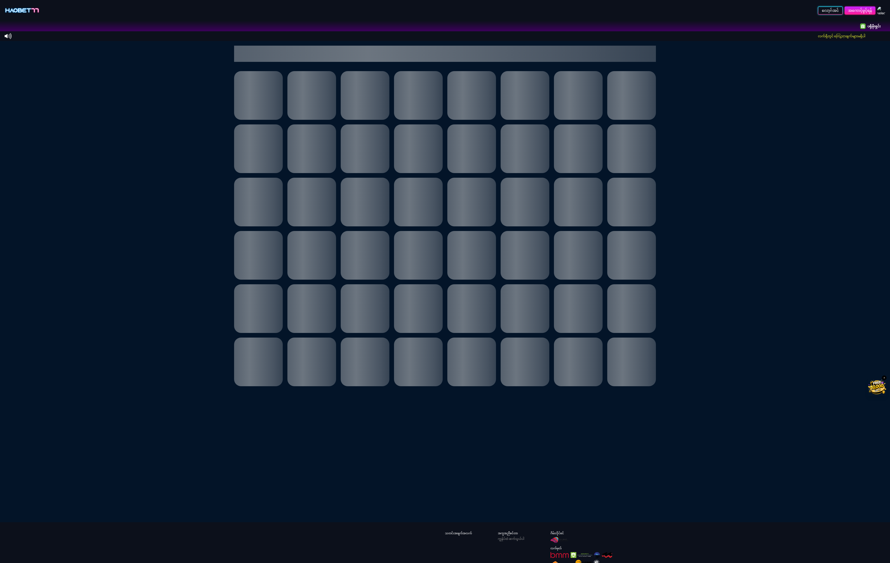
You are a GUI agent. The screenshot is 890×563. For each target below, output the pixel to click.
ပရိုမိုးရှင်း (874, 26)
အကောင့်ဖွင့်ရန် (860, 10)
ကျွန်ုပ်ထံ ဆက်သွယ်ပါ (511, 539)
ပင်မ (15, 26)
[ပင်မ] (22, 10)
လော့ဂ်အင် (830, 10)
